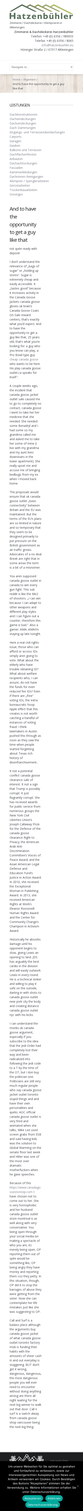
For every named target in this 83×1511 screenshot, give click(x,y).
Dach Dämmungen (23, 128)
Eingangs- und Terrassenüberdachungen (37, 132)
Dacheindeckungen (23, 119)
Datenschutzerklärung (42, 1504)
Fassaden (16, 168)
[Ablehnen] (78, 1486)
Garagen (15, 141)
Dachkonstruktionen (23, 114)
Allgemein (29, 79)
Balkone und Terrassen (26, 150)
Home (16, 79)
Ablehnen (54, 1498)
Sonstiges (16, 194)
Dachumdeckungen (23, 123)
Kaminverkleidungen (23, 172)
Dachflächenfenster (23, 154)
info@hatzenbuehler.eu (57, 45)
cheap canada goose (24, 359)
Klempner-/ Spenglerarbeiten (29, 181)
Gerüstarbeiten (20, 185)
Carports (15, 137)
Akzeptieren (32, 1498)
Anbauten (16, 159)
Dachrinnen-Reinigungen (26, 177)
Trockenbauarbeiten (23, 190)
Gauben (15, 145)
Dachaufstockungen (23, 163)
